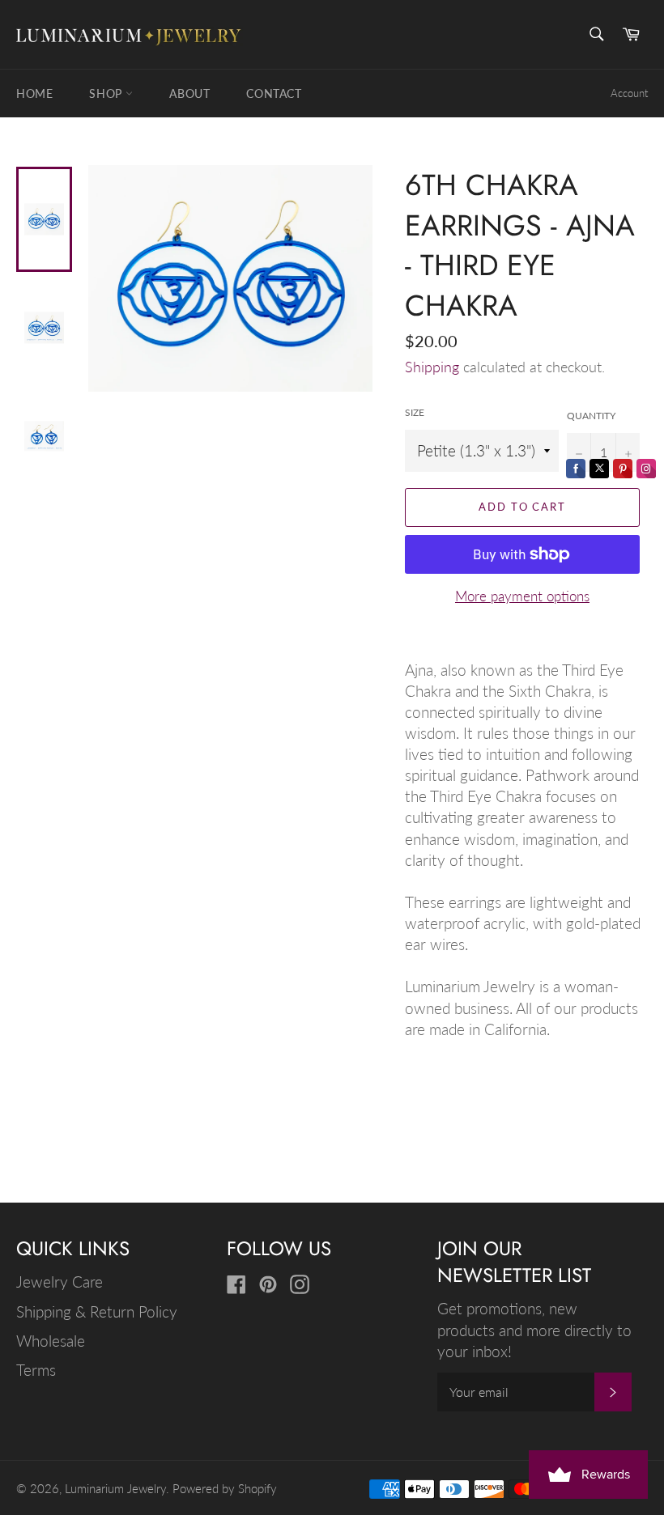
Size (414, 412)
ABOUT (189, 93)
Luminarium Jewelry (115, 1488)
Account (629, 93)
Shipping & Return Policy (96, 1311)
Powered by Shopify (224, 1488)
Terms (36, 1369)
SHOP (107, 93)
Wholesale (50, 1340)
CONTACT (273, 93)
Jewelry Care (59, 1281)
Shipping (432, 367)
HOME (34, 93)
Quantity (591, 416)
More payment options (522, 596)
